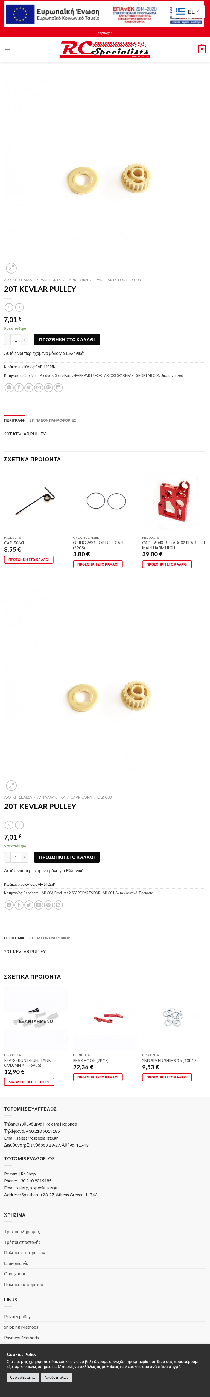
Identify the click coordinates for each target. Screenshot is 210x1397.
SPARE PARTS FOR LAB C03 (117, 280)
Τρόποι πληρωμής (22, 1231)
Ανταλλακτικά (51, 797)
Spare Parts (49, 280)
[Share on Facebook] (19, 387)
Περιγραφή (14, 420)
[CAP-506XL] (36, 501)
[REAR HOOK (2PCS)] (105, 1018)
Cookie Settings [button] (22, 1377)
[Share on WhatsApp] (9, 387)
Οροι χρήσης (16, 1273)
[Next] (206, 524)
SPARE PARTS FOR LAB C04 (138, 375)
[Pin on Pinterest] (48, 387)
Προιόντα (146, 893)
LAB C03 (104, 797)
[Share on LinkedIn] (58, 387)
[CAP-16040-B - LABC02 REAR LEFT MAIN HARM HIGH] (174, 501)
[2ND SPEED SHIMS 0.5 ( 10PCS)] (174, 1018)
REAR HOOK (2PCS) (91, 1060)
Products (47, 375)
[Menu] (7, 49)
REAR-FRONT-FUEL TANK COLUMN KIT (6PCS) (27, 1063)
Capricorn (77, 280)
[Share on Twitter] (28, 387)
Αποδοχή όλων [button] (56, 1377)
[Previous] (4, 524)
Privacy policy (17, 1316)
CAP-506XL (14, 543)
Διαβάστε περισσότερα (29, 1082)
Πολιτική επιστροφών (24, 1252)
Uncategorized (172, 375)
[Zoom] (11, 268)
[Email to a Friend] (38, 387)
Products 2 (62, 893)
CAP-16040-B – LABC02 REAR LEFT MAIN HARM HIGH (174, 545)
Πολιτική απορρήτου (23, 1284)
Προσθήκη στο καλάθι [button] (28, 559)
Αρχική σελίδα (18, 280)
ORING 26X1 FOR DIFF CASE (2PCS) (99, 545)
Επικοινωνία (16, 1263)
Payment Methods (21, 1337)
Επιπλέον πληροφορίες (52, 420)
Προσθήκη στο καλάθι (67, 339)
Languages (104, 33)
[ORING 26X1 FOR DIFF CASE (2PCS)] (105, 501)
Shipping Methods (21, 1326)
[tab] (14, 420)
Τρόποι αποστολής (22, 1242)
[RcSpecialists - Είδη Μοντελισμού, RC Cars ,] (105, 49)
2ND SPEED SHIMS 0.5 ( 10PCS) (170, 1060)
